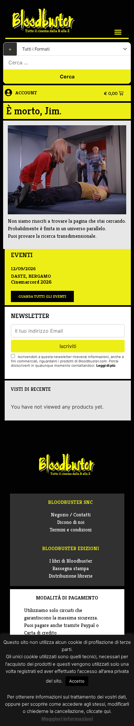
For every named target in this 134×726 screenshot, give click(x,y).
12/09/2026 (23, 268)
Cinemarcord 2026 (31, 282)
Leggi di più (105, 365)
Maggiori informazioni (67, 719)
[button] (118, 32)
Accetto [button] (76, 681)
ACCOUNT (26, 93)
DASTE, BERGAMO (31, 276)
